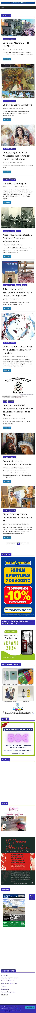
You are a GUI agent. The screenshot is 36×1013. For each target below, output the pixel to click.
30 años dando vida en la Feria (17, 104)
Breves (12, 231)
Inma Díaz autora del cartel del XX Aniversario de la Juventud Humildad (17, 349)
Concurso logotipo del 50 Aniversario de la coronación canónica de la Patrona (16, 155)
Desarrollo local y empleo (8, 992)
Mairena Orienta (5, 989)
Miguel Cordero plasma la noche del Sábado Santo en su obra (17, 517)
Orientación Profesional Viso (9, 983)
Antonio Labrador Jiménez (22, 187)
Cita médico (4, 994)
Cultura (13, 39)
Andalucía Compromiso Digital (9, 978)
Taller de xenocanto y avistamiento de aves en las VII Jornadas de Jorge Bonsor (17, 292)
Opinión (13, 179)
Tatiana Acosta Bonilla (21, 108)
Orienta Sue (4, 975)
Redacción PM (19, 49)
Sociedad (24, 285)
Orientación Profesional (7, 981)
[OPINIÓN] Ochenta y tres (15, 183)
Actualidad (6, 39)
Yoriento (3, 986)
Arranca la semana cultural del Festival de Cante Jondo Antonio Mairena (17, 238)
